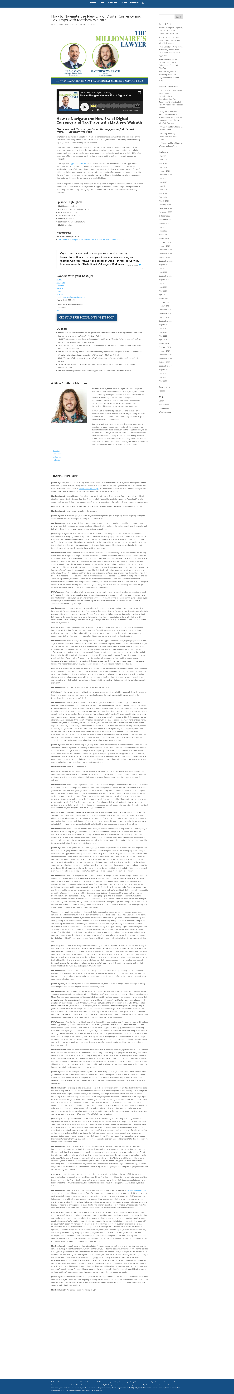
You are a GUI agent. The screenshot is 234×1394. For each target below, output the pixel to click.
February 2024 (165, 204)
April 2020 (163, 340)
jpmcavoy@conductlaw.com (73, 297)
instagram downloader (168, 111)
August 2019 (164, 369)
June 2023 (163, 231)
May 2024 (163, 193)
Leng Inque (58, 24)
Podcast (112, 3)
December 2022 (165, 249)
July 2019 (162, 373)
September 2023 (165, 219)
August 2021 (164, 279)
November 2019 (165, 358)
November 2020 (165, 313)
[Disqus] (99, 1334)
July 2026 (162, 156)
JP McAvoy (163, 127)
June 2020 (163, 332)
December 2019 (165, 354)
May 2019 (163, 381)
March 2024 (164, 201)
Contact (134, 3)
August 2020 (164, 324)
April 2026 (163, 167)
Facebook (60, 285)
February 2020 (165, 347)
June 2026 (163, 159)
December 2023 (165, 208)
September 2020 (165, 321)
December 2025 (165, 174)
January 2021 (164, 306)
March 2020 (164, 343)
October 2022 (164, 257)
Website (60, 288)
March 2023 (164, 238)
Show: (59, 291)
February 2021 (165, 302)
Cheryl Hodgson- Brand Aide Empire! (167, 136)
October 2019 (164, 362)
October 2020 (164, 317)
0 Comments (89, 24)
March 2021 (164, 298)
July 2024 (162, 186)
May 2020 (163, 336)
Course (123, 3)
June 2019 (163, 377)
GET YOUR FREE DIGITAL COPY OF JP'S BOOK (86, 317)
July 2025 (162, 178)
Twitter (59, 280)
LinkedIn (60, 294)
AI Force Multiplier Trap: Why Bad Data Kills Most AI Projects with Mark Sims (171, 31)
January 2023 (164, 246)
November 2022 (165, 253)
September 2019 (165, 366)
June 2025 (163, 182)
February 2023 (165, 242)
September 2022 (165, 261)
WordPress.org (165, 412)
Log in (161, 401)
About (102, 3)
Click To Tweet (132, 265)
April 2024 (163, 197)
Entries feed (164, 404)
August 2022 (164, 265)
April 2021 (163, 294)
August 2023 (164, 223)
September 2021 (165, 276)
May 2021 (163, 291)
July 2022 (162, 268)
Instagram (61, 282)
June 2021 (163, 287)
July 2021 (162, 283)
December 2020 (165, 309)
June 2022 (163, 272)
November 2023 (165, 212)
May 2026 (163, 163)
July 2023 (162, 227)
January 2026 (164, 171)
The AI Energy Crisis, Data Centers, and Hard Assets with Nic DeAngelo (169, 40)
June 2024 (163, 189)
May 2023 (163, 234)
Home (93, 3)
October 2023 (164, 216)
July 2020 (162, 328)
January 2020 (164, 351)
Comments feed (165, 408)
